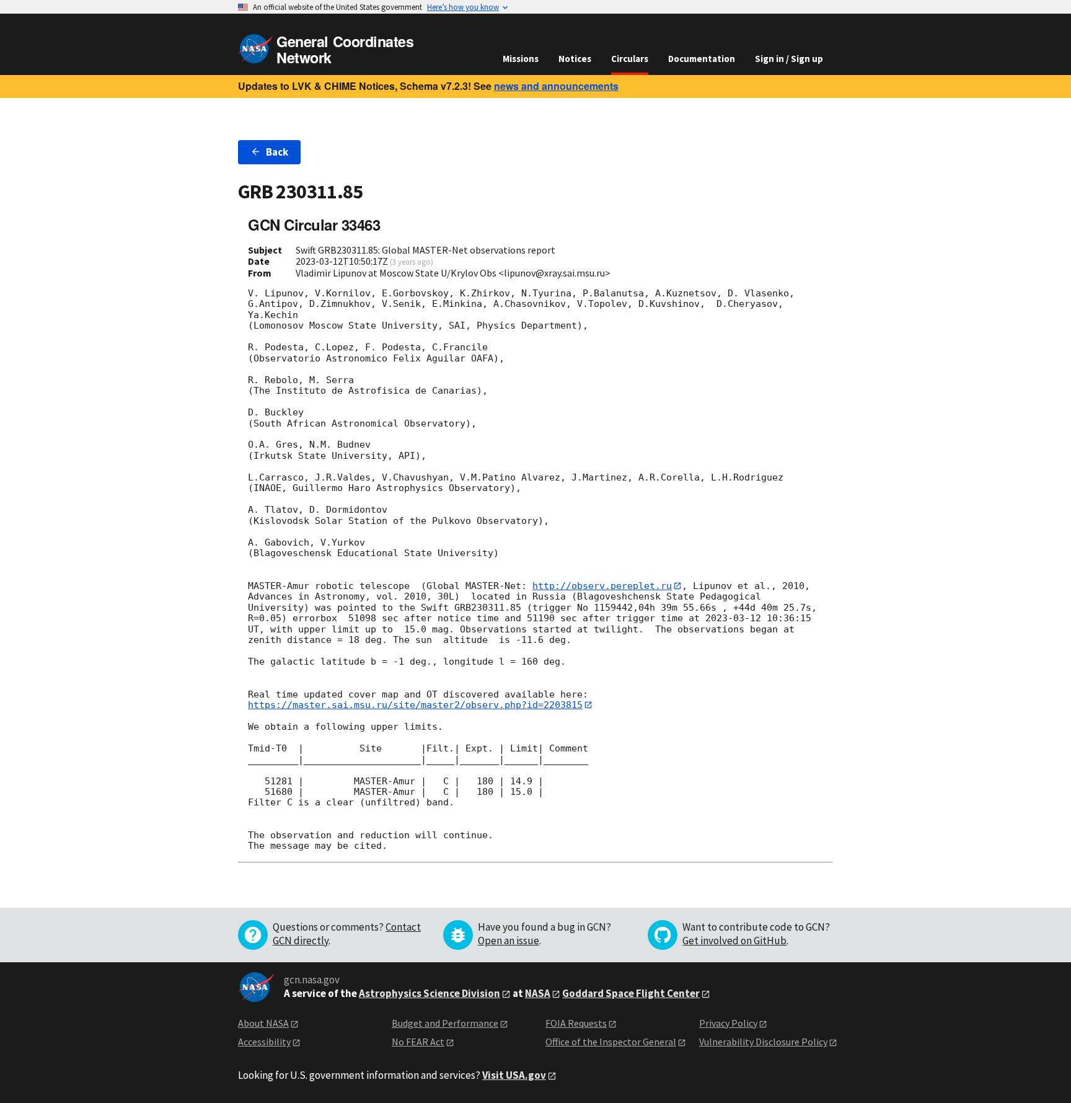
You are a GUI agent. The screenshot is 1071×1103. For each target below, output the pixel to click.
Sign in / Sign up (789, 58)
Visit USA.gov (514, 1075)
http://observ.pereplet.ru (602, 585)
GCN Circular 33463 (314, 224)
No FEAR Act (418, 1041)
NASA (537, 993)
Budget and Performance (445, 1023)
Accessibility (264, 1041)
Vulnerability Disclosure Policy (763, 1041)
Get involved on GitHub (734, 940)
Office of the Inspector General (610, 1041)
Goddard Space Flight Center (631, 993)
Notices (574, 58)
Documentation (701, 58)
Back (277, 152)
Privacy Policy (728, 1023)
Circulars (629, 58)
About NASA (263, 1023)
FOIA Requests (576, 1023)
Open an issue (508, 940)
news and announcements (556, 86)
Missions (521, 58)
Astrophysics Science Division (429, 993)
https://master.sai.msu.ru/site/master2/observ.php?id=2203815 (415, 705)
